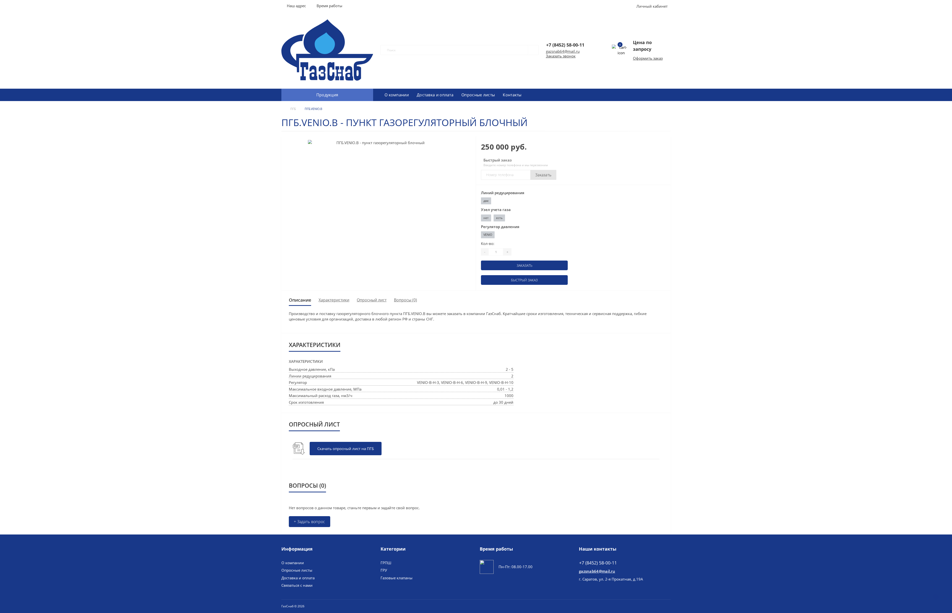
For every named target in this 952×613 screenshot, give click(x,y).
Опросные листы (478, 95)
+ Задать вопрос (309, 521)
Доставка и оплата (435, 95)
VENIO (487, 235)
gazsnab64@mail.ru (563, 51)
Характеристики (334, 300)
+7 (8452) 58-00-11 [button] (598, 563)
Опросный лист (372, 300)
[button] (329, 5)
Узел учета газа (496, 209)
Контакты (512, 95)
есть (499, 218)
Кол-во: (487, 243)
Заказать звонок (561, 55)
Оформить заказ (648, 58)
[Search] (531, 50)
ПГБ (293, 109)
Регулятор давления (500, 226)
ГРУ (384, 570)
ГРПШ (386, 562)
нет (486, 218)
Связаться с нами (297, 585)
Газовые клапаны (397, 577)
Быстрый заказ (524, 280)
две (486, 201)
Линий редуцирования (502, 192)
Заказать (543, 175)
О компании (397, 95)
